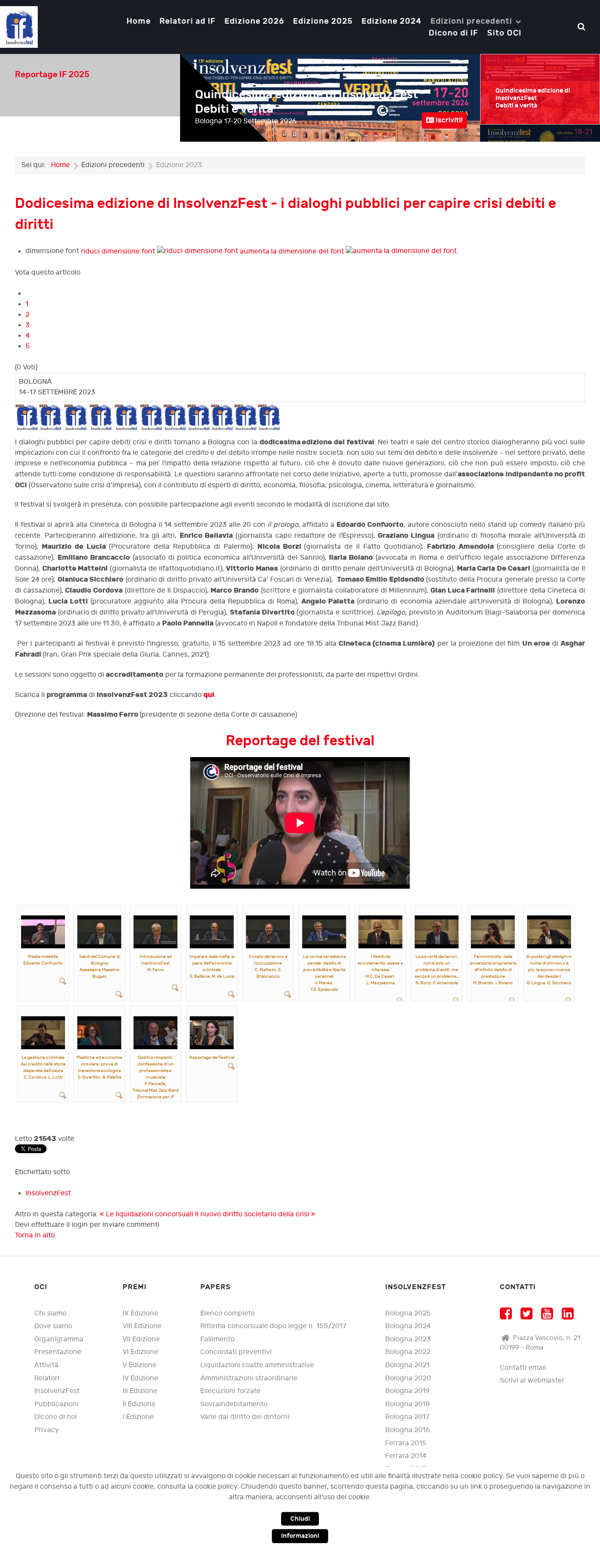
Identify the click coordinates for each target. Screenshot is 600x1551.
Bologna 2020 (408, 1378)
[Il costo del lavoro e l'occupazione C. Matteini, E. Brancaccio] (268, 931)
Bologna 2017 (407, 1417)
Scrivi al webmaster (532, 1380)
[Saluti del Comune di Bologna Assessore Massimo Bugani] (99, 931)
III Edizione (140, 1391)
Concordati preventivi (236, 1352)
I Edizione (138, 1417)
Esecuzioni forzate (230, 1391)
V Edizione (139, 1365)
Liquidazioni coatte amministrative (257, 1365)
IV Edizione (140, 1378)
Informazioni (300, 1536)
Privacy (46, 1430)
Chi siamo (50, 1313)
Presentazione (57, 1352)
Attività (46, 1365)
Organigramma (58, 1339)
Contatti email (523, 1368)
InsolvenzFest (48, 1193)
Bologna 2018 (407, 1404)
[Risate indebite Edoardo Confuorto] (43, 931)
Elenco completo (227, 1313)
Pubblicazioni (56, 1404)
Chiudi (300, 1518)
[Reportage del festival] (212, 1032)
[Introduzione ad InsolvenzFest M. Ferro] (155, 931)
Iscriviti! (448, 120)
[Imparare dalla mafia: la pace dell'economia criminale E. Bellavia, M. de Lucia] (212, 931)
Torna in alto (35, 1235)
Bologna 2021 (407, 1365)
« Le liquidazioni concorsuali (147, 1214)
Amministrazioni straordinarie (248, 1378)
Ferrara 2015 (406, 1443)
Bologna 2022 (407, 1352)
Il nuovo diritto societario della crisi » (255, 1214)
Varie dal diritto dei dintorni (244, 1417)
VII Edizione (141, 1339)
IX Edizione (140, 1313)
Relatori (46, 1378)
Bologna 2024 (408, 1326)
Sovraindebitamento (233, 1404)
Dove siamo (53, 1326)
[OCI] (19, 26)
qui (208, 694)
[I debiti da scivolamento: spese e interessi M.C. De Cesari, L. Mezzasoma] (380, 931)
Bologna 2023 (408, 1339)
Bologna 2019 (407, 1391)
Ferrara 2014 (406, 1456)
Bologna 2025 (408, 1313)
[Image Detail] (62, 981)
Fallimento (217, 1339)
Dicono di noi (55, 1417)
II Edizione (139, 1404)
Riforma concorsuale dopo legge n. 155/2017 (273, 1326)
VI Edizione (140, 1352)
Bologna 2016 (407, 1430)
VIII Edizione (142, 1326)
